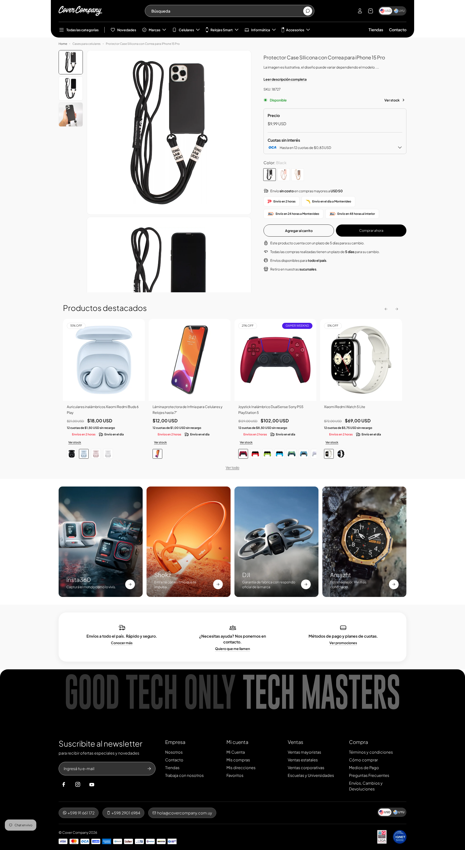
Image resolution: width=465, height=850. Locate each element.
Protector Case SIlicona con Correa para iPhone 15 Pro (143, 44)
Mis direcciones (241, 767)
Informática (260, 30)
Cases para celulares (86, 44)
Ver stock (392, 100)
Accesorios (295, 30)
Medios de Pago (364, 767)
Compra (358, 742)
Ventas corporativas (306, 767)
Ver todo (232, 467)
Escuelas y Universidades (311, 775)
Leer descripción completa (285, 79)
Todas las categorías (82, 30)
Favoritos (234, 775)
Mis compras (238, 759)
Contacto (397, 29)
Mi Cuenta (235, 752)
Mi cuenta (237, 742)
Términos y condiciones (371, 752)
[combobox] (227, 11)
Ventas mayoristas (304, 752)
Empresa (175, 742)
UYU (401, 11)
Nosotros (174, 752)
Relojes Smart (221, 30)
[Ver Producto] (190, 360)
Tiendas (376, 29)
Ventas (295, 742)
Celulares (186, 30)
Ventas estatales (303, 759)
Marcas (154, 30)
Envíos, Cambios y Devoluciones (366, 785)
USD (388, 11)
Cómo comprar (363, 759)
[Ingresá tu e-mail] (149, 768)
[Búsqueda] (307, 11)
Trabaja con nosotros (184, 775)
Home (63, 44)
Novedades (126, 30)
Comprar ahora (371, 230)
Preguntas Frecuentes (369, 775)
